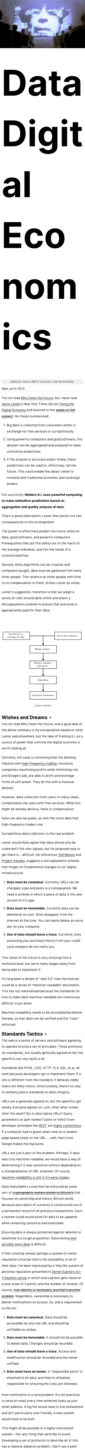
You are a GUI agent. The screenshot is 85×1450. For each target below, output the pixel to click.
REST (43, 1126)
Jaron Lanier (11, 404)
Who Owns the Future (37, 398)
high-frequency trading (39, 763)
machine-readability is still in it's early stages (35, 1177)
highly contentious (67, 1126)
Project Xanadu (13, 861)
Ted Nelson (66, 855)
